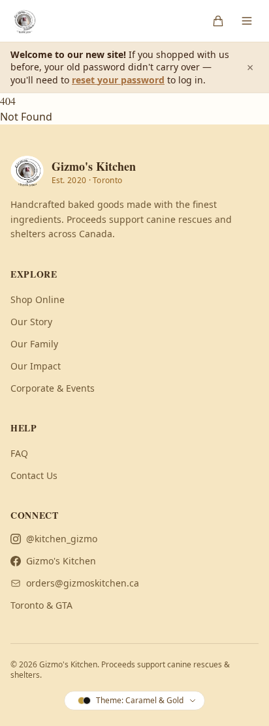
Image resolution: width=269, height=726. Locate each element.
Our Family (34, 344)
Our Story (31, 321)
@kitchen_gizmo (61, 538)
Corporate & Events (52, 388)
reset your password (118, 80)
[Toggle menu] (247, 21)
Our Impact (35, 366)
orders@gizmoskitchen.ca (82, 583)
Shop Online (37, 299)
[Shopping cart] (218, 21)
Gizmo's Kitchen (61, 561)
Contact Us (33, 475)
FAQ (19, 453)
